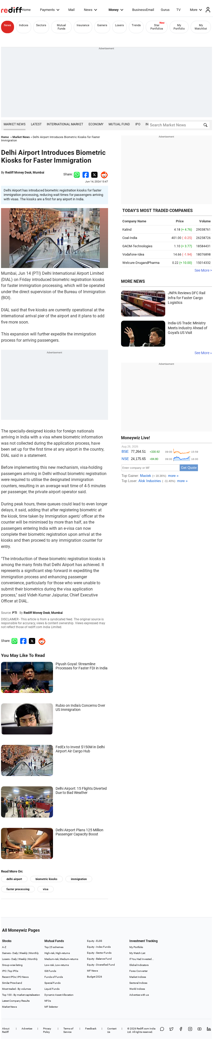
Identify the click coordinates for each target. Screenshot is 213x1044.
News (88, 10)
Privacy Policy (47, 1030)
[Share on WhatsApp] (162, 1030)
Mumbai (38, 172)
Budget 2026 (94, 976)
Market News (14, 124)
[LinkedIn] (209, 1030)
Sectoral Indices (138, 983)
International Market (65, 124)
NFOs (47, 1000)
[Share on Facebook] (85, 174)
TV (178, 10)
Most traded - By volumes (16, 989)
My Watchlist (201, 27)
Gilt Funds (50, 971)
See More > (203, 270)
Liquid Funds (51, 989)
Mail (71, 10)
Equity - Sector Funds (99, 952)
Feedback (90, 1028)
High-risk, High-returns (57, 953)
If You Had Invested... (141, 959)
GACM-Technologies (137, 246)
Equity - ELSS (94, 941)
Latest (36, 124)
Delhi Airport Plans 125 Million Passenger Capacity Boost (79, 832)
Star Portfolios (156, 27)
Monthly (34, 953)
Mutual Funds (61, 27)
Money (114, 10)
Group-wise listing (12, 965)
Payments (47, 10)
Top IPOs (13, 971)
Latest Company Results (16, 1000)
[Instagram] (190, 1030)
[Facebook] (181, 1030)
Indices (23, 25)
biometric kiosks (46, 879)
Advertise (27, 1028)
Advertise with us (139, 995)
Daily (15, 953)
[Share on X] (171, 1030)
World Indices (137, 989)
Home (26, 10)
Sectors (41, 25)
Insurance (83, 25)
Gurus (165, 10)
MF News (92, 970)
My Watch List (137, 953)
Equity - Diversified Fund (101, 964)
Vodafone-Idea (133, 254)
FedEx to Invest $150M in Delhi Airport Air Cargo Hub (80, 749)
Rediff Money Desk (18, 172)
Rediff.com (143, 1028)
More (193, 10)
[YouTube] (199, 1030)
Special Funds (52, 983)
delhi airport (14, 879)
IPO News (23, 977)
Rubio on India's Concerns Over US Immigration (80, 707)
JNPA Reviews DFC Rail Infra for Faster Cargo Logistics (186, 298)
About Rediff (5, 1030)
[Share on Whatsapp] (77, 174)
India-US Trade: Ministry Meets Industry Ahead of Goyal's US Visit (187, 328)
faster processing (17, 889)
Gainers (102, 25)
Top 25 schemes (53, 947)
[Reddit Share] (103, 174)
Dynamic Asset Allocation (59, 995)
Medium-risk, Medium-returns (61, 959)
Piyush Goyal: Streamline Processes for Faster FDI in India (82, 666)
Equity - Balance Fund (99, 958)
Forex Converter (138, 971)
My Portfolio (179, 27)
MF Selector (51, 1006)
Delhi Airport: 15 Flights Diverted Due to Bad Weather (81, 790)
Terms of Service (68, 1030)
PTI (14, 613)
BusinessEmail (143, 10)
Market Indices (137, 977)
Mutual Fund (119, 124)
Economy (96, 124)
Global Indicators (139, 965)
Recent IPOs (9, 977)
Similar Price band (12, 983)
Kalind (126, 229)
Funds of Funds (53, 977)
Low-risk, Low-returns (56, 965)
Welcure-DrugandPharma (140, 263)
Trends (136, 25)
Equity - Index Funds (99, 947)
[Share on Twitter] (94, 174)
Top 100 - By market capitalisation (21, 995)
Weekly (23, 953)
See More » (203, 353)
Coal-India (129, 238)
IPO (137, 124)
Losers (119, 25)
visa (45, 889)
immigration (79, 879)
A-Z (4, 947)
